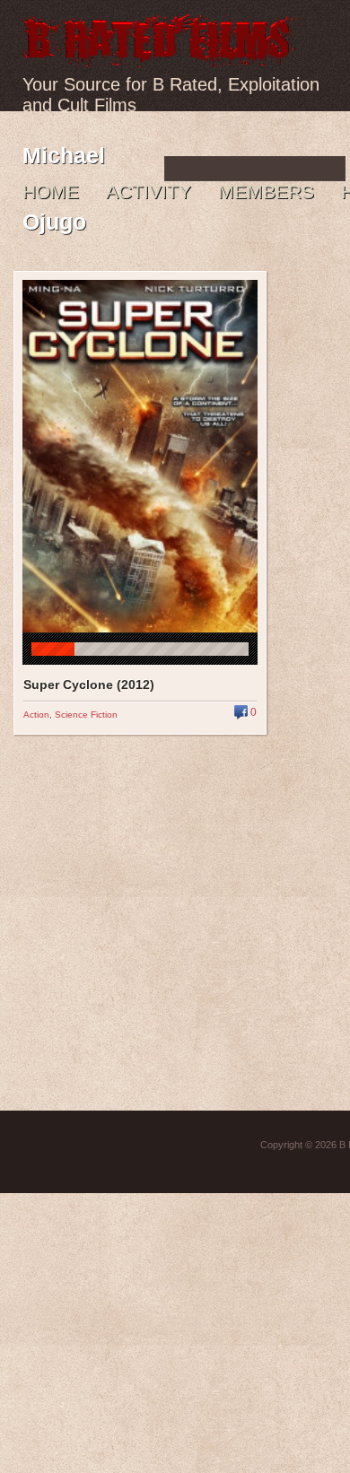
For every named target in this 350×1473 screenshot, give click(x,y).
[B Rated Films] (160, 57)
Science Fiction (86, 714)
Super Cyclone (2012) (88, 684)
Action (36, 714)
